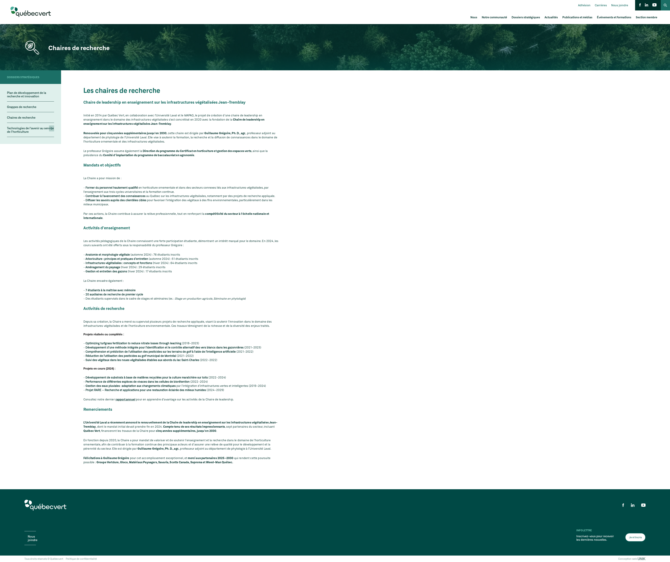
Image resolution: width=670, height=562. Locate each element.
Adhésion (584, 5)
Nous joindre (619, 5)
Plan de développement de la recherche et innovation (26, 94)
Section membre (646, 17)
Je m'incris (635, 537)
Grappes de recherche (21, 107)
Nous (473, 17)
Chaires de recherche (21, 117)
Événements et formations (614, 17)
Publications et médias (577, 17)
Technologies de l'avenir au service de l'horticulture (30, 129)
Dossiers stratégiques (526, 17)
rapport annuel (125, 399)
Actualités (551, 17)
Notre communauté (494, 17)
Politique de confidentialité (81, 558)
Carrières (601, 5)
